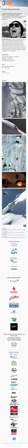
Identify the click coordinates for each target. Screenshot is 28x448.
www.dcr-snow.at (5, 72)
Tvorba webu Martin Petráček (12, 445)
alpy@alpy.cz (14, 246)
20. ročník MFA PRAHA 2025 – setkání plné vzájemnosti (13, 232)
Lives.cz (20, 445)
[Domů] (7, 3)
